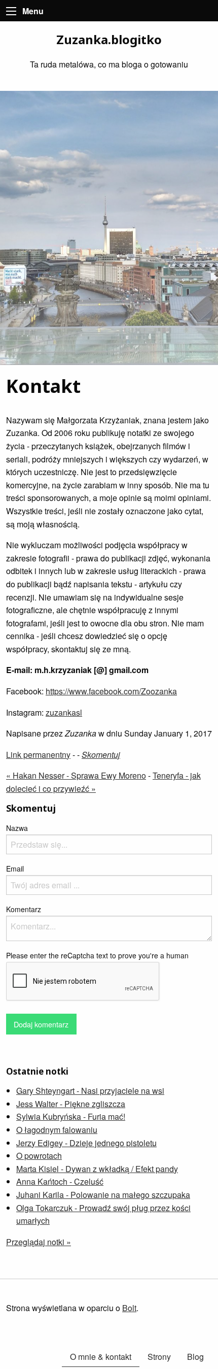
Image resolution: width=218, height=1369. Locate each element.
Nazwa (17, 828)
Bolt (129, 1308)
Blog (195, 1356)
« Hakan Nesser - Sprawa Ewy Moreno (76, 775)
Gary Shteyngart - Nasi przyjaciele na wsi (90, 1090)
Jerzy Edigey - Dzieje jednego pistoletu (86, 1143)
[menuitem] (195, 1356)
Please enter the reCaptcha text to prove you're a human (97, 955)
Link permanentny (38, 754)
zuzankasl (64, 712)
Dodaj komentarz (41, 1024)
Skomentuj (101, 754)
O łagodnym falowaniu (56, 1130)
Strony (159, 1356)
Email (15, 868)
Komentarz (23, 909)
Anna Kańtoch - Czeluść (59, 1181)
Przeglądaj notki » (38, 1242)
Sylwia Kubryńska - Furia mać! (70, 1116)
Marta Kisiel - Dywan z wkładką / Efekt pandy (97, 1169)
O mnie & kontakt (100, 1356)
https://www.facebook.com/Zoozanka (111, 691)
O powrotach (39, 1155)
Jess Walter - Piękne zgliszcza (70, 1104)
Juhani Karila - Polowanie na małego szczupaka (103, 1194)
